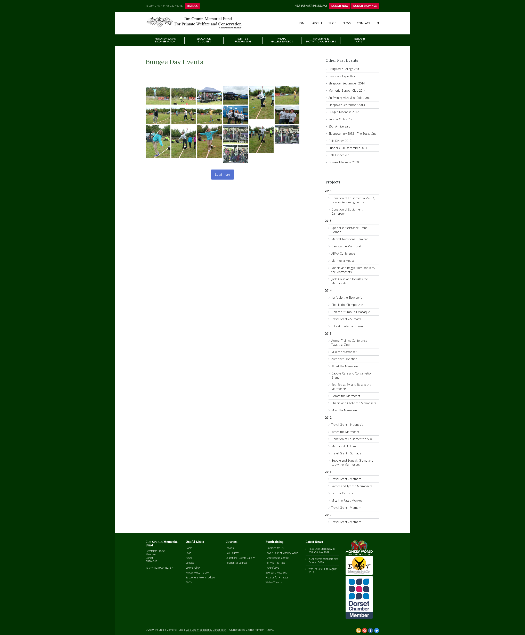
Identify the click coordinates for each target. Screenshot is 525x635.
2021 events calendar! (320, 559)
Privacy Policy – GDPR (197, 572)
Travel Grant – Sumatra (346, 319)
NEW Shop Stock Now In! (321, 549)
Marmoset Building (343, 446)
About (317, 23)
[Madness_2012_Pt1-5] (235, 95)
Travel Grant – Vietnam (346, 479)
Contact (364, 23)
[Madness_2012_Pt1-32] (235, 154)
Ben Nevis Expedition (342, 76)
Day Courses (232, 553)
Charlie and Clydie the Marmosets (353, 403)
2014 (328, 290)
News (346, 23)
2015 (328, 221)
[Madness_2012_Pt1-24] (209, 141)
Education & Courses (204, 40)
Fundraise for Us (274, 548)
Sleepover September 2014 (347, 83)
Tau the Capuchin (342, 493)
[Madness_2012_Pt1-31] (287, 134)
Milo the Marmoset (344, 352)
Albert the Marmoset (345, 366)
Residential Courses (236, 562)
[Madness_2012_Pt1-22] (158, 141)
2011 (328, 472)
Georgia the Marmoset (346, 246)
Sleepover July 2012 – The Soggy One (353, 133)
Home (302, 23)
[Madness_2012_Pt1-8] (158, 115)
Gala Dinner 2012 (340, 141)
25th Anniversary (339, 126)
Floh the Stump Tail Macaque (350, 312)
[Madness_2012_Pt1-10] (209, 115)
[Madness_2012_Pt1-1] (158, 95)
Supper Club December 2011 (348, 148)
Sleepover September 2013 (347, 105)
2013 (328, 333)
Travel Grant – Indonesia (347, 425)
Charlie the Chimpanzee (347, 305)
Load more (222, 174)
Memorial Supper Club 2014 (347, 90)
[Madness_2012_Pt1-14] (287, 115)
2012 (328, 417)
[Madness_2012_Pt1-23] (183, 141)
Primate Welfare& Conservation (165, 40)
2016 (328, 191)
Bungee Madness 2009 (344, 162)
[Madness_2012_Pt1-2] (183, 95)
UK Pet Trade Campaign (347, 326)
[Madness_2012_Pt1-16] (261, 136)
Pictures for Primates (277, 577)
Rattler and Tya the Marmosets (351, 486)
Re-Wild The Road (275, 562)
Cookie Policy (193, 567)
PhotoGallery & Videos (282, 40)
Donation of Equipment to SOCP (352, 439)
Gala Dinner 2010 (340, 155)
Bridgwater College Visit (344, 69)
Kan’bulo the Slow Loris (346, 297)
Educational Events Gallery (240, 558)
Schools (230, 548)
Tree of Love (272, 567)
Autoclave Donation (344, 359)
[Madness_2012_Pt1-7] (287, 95)
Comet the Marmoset (345, 396)
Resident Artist (359, 40)
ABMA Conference (343, 253)
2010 (328, 515)
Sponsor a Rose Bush (277, 572)
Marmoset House (343, 261)
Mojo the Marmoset (344, 410)
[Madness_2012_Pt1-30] (235, 134)
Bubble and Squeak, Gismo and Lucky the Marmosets (352, 463)
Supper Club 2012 (340, 119)
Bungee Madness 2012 (344, 112)
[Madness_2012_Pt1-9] (183, 115)
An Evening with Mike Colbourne (349, 98)
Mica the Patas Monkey (346, 500)
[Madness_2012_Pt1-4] (209, 95)
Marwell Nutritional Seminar (349, 239)
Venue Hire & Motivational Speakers (321, 40)
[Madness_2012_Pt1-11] (235, 115)
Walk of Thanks (274, 582)
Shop (332, 23)
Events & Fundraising (243, 40)
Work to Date (315, 569)
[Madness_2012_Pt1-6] (261, 102)
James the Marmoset (345, 432)
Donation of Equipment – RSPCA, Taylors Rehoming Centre (353, 200)
